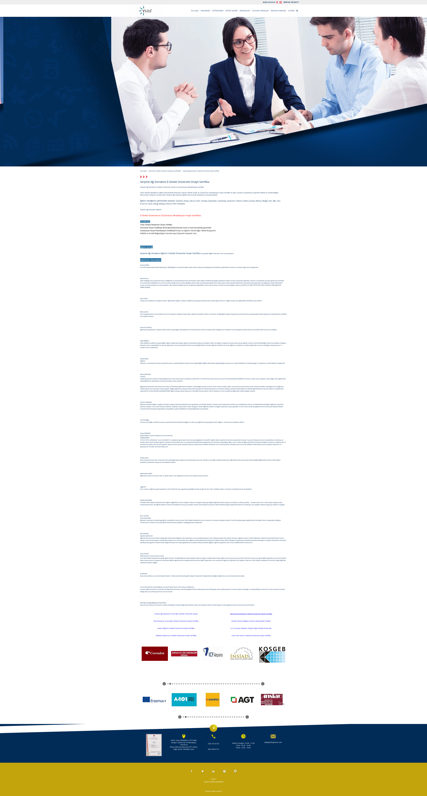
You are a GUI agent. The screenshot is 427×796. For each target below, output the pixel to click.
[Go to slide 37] (248, 683)
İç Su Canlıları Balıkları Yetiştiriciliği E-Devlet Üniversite (251, 628)
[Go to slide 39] (252, 683)
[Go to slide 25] (221, 683)
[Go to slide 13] (194, 683)
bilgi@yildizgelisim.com (273, 742)
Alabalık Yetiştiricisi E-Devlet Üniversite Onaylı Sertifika (176, 635)
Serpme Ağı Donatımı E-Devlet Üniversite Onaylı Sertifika (251, 614)
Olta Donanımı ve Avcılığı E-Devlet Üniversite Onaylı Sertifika (176, 621)
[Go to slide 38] (250, 683)
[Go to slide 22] (214, 683)
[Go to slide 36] (245, 683)
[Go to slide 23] (217, 683)
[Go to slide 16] (201, 683)
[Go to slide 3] (172, 683)
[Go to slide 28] (228, 683)
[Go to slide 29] (230, 683)
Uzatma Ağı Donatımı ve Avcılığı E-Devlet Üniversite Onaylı (176, 614)
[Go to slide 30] (232, 683)
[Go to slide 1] (168, 683)
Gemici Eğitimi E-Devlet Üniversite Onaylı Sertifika (176, 628)
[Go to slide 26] (223, 683)
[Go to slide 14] (196, 683)
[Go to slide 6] (179, 683)
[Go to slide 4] (174, 683)
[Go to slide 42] (259, 683)
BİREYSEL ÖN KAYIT (291, 2)
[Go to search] (297, 10)
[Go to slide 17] (203, 683)
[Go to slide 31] (234, 683)
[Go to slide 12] (192, 683)
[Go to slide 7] (181, 683)
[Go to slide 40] (254, 683)
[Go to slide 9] (185, 683)
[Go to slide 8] (183, 683)
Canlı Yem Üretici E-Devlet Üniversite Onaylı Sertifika (251, 635)
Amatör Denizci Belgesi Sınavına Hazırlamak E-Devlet (251, 621)
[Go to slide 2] (170, 683)
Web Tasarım (217, 791)
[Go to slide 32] (237, 683)
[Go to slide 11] (190, 683)
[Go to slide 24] (219, 683)
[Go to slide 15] (199, 683)
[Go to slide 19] (208, 683)
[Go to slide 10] (188, 683)
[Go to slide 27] (225, 683)
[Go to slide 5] (176, 683)
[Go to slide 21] (212, 683)
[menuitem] (194, 11)
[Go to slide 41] (257, 683)
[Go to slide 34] (241, 683)
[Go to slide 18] (205, 683)
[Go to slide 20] (210, 683)
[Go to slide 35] (243, 683)
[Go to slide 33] (239, 683)
